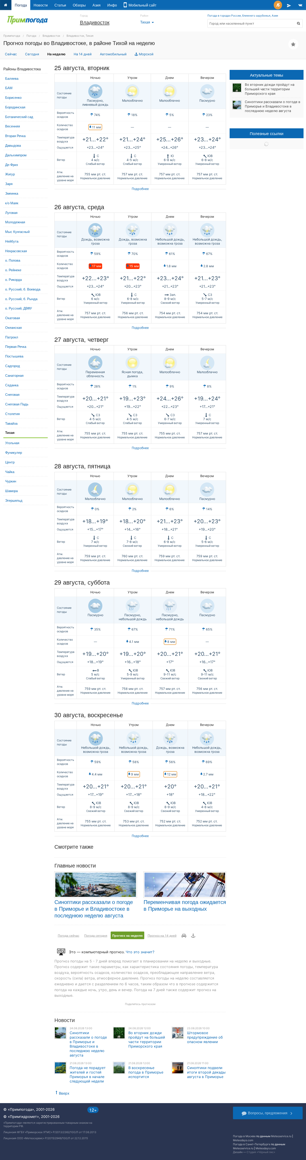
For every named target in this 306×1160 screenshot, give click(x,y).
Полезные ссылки (266, 133)
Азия (97, 5)
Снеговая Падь (16, 404)
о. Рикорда (13, 279)
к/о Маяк (11, 202)
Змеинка (11, 193)
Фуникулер (13, 452)
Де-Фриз (11, 164)
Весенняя (12, 126)
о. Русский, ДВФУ (18, 308)
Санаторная (14, 375)
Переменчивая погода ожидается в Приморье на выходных (185, 905)
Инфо (112, 5)
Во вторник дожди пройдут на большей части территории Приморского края (146, 1039)
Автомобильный (113, 54)
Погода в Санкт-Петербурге (251, 1144)
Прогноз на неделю (127, 935)
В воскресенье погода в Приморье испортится (145, 1072)
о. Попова (12, 260)
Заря (9, 183)
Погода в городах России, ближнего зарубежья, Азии (242, 15)
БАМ (9, 87)
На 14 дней (83, 54)
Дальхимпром (15, 155)
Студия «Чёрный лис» (261, 1152)
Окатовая (12, 317)
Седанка (11, 385)
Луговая (11, 212)
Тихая (147, 22)
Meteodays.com (243, 1140)
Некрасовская (16, 250)
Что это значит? (140, 952)
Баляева (11, 78)
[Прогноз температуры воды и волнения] (193, 935)
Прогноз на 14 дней (162, 935)
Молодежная (15, 222)
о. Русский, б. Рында (21, 298)
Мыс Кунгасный (17, 231)
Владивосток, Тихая (80, 35)
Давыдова (13, 145)
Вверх (64, 1093)
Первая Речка (15, 346)
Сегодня (32, 54)
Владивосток (95, 22)
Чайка (9, 471)
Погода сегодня (95, 935)
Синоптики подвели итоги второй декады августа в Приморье (206, 1072)
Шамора (11, 490)
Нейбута (11, 241)
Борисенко (13, 97)
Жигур (10, 174)
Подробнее (140, 189)
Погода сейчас (68, 935)
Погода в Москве (244, 1136)
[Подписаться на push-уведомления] (277, 5)
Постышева (14, 356)
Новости (41, 5)
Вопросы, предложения (267, 1112)
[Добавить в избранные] (293, 44)
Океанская (13, 327)
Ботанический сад (19, 116)
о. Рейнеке (13, 269)
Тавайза (11, 423)
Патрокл (11, 337)
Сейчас (11, 54)
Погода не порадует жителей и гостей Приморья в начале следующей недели (88, 1074)
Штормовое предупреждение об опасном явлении (205, 1037)
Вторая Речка (15, 135)
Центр (10, 462)
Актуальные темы (266, 75)
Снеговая (12, 394)
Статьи (60, 5)
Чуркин (10, 481)
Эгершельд (13, 500)
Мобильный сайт (141, 5)
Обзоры (79, 5)
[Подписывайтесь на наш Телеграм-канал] (289, 5)
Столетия (12, 413)
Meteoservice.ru (281, 1136)
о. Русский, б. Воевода (22, 289)
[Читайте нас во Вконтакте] (300, 5)
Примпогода (11, 35)
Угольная (12, 442)
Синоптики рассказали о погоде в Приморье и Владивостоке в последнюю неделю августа (93, 908)
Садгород (12, 365)
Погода (21, 5)
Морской (145, 54)
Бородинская (15, 107)
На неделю (56, 54)
